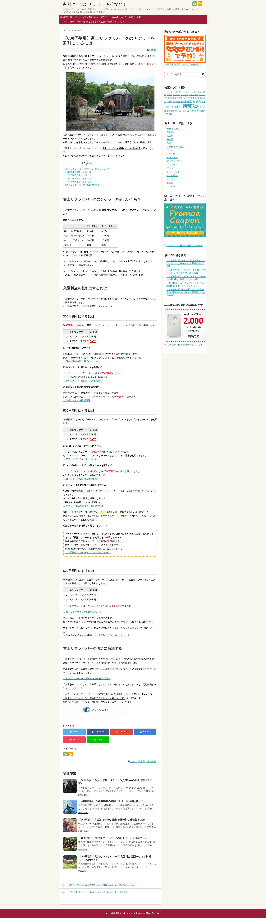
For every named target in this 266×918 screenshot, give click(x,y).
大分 (169, 101)
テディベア (184, 95)
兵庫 (184, 97)
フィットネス (193, 95)
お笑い (180, 92)
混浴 (168, 111)
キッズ (133, 761)
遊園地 (170, 132)
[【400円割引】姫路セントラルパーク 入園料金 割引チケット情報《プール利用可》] (70, 862)
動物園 (152, 50)
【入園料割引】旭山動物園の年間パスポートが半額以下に (110, 801)
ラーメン (202, 95)
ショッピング (173, 172)
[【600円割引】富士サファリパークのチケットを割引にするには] (145, 732)
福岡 (188, 110)
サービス (171, 186)
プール (170, 150)
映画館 (170, 183)
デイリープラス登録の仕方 (86, 17)
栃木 (201, 107)
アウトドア (172, 157)
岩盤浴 (196, 101)
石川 (180, 111)
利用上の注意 (135, 17)
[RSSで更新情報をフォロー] (200, 3)
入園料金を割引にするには (78, 172)
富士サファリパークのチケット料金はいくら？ (87, 169)
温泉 (169, 143)
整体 (176, 107)
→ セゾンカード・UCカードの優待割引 (82, 381)
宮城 (174, 102)
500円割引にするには (79, 178)
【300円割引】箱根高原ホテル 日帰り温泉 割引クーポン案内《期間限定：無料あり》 (186, 292)
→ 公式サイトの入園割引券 (76, 400)
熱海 (175, 111)
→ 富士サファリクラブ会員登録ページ (82, 612)
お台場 (174, 92)
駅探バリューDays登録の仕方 (113, 17)
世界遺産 (171, 98)
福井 (184, 111)
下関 (165, 98)
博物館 (190, 98)
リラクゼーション (175, 146)
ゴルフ (169, 95)
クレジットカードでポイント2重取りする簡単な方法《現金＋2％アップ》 (92, 22)
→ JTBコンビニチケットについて (80, 459)
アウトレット (187, 92)
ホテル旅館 (172, 175)
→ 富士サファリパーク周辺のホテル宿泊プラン (86, 678)
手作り (172, 107)
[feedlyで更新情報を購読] (194, 3)
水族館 (170, 136)
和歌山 (195, 98)
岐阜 (189, 101)
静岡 (153, 761)
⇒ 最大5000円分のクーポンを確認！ (182, 64)
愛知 (167, 107)
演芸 (172, 111)
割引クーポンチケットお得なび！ (95, 4)
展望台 (178, 102)
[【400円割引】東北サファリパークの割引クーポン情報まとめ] (70, 844)
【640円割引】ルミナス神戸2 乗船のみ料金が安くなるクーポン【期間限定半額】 (186, 263)
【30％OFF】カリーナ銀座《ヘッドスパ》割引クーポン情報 (98, 892)
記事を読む (83, 795)
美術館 (194, 111)
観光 (203, 111)
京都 (176, 98)
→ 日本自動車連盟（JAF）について (81, 361)
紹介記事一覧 (66, 17)
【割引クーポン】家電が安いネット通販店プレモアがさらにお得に (101, 884)
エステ (194, 92)
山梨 (183, 101)
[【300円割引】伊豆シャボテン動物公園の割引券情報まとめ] (70, 825)
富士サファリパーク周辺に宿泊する (82, 185)
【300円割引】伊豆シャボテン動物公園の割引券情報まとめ (111, 819)
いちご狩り (168, 92)
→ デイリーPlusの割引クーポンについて (83, 506)
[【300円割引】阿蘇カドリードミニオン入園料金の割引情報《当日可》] (70, 786)
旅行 (180, 107)
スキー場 (171, 154)
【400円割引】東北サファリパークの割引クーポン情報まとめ (112, 838)
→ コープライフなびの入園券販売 (80, 479)
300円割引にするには (79, 175)
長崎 (166, 113)
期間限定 (191, 106)
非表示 (90, 163)
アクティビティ (174, 161)
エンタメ (171, 179)
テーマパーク (173, 128)
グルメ (170, 168)
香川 (171, 113)
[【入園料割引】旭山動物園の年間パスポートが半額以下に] (70, 807)
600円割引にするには (79, 181)
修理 (180, 98)
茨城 (199, 110)
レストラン (172, 165)
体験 (148, 761)
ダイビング (176, 95)
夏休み (200, 98)
